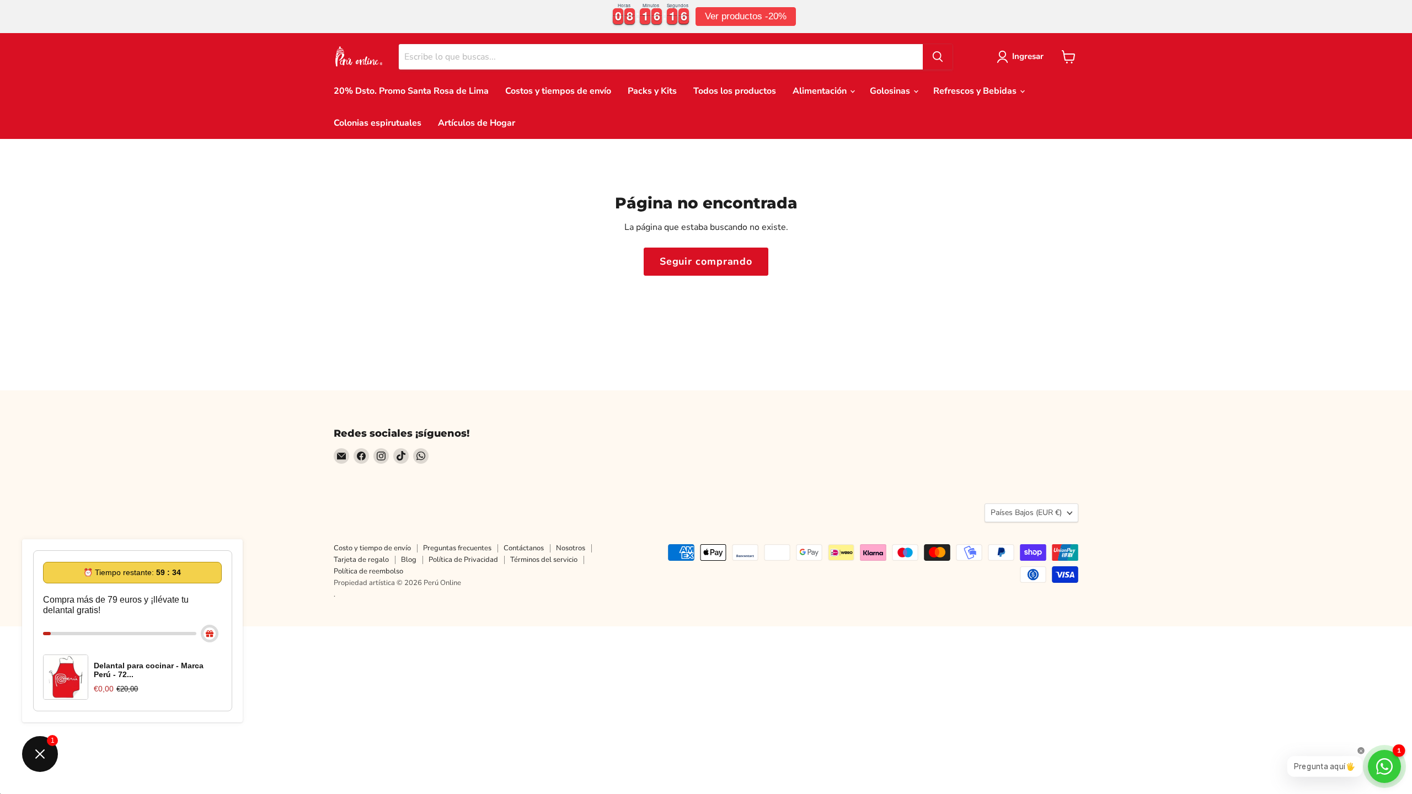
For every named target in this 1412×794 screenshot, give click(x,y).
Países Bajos (1026, 512)
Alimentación (821, 91)
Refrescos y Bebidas (976, 91)
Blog (408, 560)
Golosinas (891, 91)
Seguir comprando (706, 261)
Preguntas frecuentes (457, 548)
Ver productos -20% (746, 16)
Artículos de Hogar (476, 123)
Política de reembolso (368, 571)
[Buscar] (938, 56)
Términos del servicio (543, 560)
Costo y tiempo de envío (372, 548)
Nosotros (570, 548)
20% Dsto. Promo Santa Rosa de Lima (411, 91)
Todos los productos (734, 91)
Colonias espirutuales (377, 123)
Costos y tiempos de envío (558, 91)
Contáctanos (524, 548)
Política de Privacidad (463, 560)
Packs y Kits (652, 91)
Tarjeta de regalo (361, 560)
